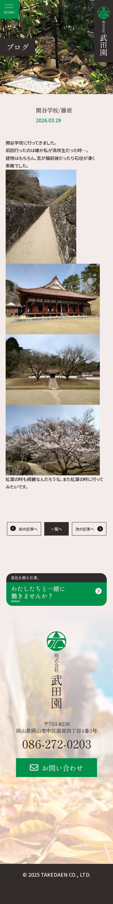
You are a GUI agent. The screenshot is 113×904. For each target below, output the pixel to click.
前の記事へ (28, 528)
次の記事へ (84, 528)
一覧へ (56, 528)
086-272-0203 (56, 743)
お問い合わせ (62, 768)
